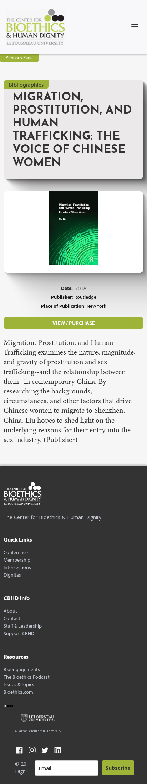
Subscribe (118, 767)
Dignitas (12, 575)
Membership (17, 560)
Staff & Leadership (23, 626)
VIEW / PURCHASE (73, 323)
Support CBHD (19, 633)
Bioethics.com (18, 692)
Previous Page (19, 57)
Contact (12, 618)
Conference (16, 552)
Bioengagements (22, 670)
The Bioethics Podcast (27, 677)
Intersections (17, 567)
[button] (134, 26)
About (10, 611)
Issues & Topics (19, 685)
